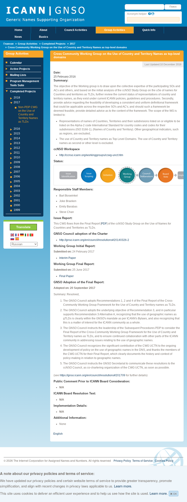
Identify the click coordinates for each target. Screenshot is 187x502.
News (18, 36)
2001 (17, 200)
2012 (17, 147)
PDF (104, 223)
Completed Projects (53, 43)
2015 (17, 133)
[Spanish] (17, 238)
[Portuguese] (32, 234)
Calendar (16, 62)
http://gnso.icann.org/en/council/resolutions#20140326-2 (94, 240)
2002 (17, 195)
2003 (17, 190)
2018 (17, 97)
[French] (17, 234)
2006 (17, 176)
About (43, 30)
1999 (17, 210)
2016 (17, 128)
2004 (17, 186)
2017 (72, 43)
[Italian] (27, 234)
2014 (17, 138)
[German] (22, 234)
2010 (17, 157)
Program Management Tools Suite (24, 83)
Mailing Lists (18, 75)
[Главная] (45, 13)
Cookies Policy (164, 460)
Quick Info (148, 30)
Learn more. (123, 486)
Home (18, 30)
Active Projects (20, 69)
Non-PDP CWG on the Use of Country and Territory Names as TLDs (28, 114)
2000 (17, 205)
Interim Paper (67, 258)
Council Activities (75, 30)
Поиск (173, 6)
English (58, 433)
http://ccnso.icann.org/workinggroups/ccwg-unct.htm (91, 155)
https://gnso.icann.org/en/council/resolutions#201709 (92, 375)
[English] (12, 234)
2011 (17, 152)
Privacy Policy (122, 460)
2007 (17, 171)
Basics (43, 36)
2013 (17, 143)
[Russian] (12, 238)
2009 (17, 162)
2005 (17, 181)
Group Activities (114, 30)
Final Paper (66, 276)
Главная (8, 43)
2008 (17, 167)
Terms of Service (142, 460)
